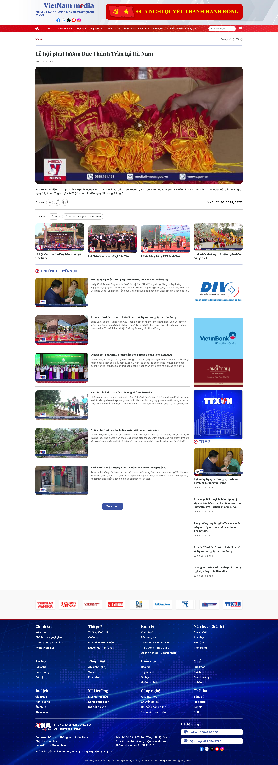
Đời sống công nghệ (153, 706)
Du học (145, 677)
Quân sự (93, 637)
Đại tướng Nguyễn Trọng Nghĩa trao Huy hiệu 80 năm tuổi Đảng (129, 279)
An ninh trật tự (97, 667)
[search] (211, 28)
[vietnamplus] (69, 605)
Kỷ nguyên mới (44, 647)
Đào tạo (146, 667)
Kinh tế (147, 626)
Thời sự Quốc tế (98, 632)
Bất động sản (149, 637)
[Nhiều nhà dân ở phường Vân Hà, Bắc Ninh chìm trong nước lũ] (61, 480)
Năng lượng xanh (98, 701)
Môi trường (98, 690)
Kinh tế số (147, 632)
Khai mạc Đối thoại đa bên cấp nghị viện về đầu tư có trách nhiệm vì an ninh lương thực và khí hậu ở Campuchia (218, 503)
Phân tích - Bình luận (101, 642)
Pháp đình (94, 677)
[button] (217, 436)
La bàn (198, 682)
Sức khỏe (199, 667)
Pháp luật (97, 661)
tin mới (205, 442)
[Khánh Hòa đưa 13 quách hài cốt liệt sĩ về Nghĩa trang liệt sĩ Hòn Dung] (61, 330)
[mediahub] (186, 605)
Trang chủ (226, 39)
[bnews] (115, 605)
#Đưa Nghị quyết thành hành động (143, 28)
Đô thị (39, 677)
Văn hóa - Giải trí (209, 626)
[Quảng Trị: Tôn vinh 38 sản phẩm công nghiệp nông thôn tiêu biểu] (61, 367)
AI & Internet (149, 696)
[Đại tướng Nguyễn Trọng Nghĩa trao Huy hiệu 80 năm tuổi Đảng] (61, 292)
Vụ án (91, 672)
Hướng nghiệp (149, 682)
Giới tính (199, 672)
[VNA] (58, 20)
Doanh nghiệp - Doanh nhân (158, 652)
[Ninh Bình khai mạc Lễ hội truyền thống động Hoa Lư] (218, 237)
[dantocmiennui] (162, 605)
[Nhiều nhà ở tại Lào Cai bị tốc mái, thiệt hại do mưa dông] (61, 443)
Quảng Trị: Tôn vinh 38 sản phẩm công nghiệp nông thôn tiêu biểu (131, 354)
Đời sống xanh (97, 706)
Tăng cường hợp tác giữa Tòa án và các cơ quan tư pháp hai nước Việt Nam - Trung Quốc (217, 527)
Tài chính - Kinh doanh (155, 642)
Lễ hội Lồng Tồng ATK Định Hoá (160, 256)
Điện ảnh (199, 642)
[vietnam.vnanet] (92, 605)
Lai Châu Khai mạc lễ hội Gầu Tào (108, 256)
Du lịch (41, 690)
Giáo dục (149, 661)
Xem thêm (112, 506)
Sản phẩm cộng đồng (154, 712)
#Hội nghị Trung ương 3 (89, 28)
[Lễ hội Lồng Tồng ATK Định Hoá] (165, 239)
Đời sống (40, 667)
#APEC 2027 (113, 28)
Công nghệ (150, 690)
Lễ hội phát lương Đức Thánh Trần (83, 216)
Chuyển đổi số (150, 701)
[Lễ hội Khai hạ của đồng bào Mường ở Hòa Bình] (59, 237)
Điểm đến (41, 696)
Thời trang (200, 647)
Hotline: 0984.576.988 (203, 732)
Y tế (197, 661)
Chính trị (43, 626)
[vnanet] (209, 605)
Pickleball (200, 701)
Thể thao (202, 690)
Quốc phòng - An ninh (49, 642)
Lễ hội (54, 216)
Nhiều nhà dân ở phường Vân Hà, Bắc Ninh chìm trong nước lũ (128, 467)
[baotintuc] (233, 605)
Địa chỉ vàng (201, 677)
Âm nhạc (199, 637)
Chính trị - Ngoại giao (48, 637)
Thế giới (95, 626)
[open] (240, 29)
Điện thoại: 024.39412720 (205, 741)
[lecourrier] (45, 605)
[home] (37, 29)
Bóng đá (199, 696)
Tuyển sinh (148, 672)
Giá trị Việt (200, 632)
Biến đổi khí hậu (98, 696)
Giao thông (42, 672)
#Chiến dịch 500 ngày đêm (182, 28)
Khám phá (41, 712)
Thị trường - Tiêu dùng (155, 647)
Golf (196, 712)
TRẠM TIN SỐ (64, 28)
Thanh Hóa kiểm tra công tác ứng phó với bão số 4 (121, 392)
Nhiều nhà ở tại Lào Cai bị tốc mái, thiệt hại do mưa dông (125, 430)
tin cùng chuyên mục (59, 271)
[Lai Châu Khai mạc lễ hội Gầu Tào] (112, 239)
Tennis (198, 706)
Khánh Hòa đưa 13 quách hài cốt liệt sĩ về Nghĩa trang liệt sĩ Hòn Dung (133, 317)
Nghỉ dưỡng (42, 701)
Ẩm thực (40, 706)
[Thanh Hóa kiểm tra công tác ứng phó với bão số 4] (61, 405)
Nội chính (41, 632)
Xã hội (39, 39)
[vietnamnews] (139, 605)
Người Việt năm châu (101, 647)
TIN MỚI (47, 28)
